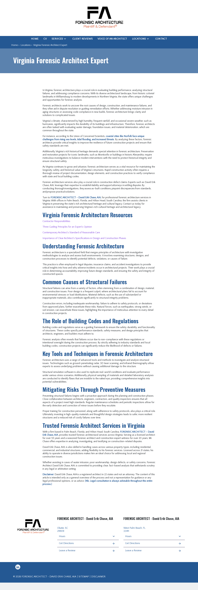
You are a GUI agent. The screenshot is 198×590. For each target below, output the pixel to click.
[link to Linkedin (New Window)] (17, 567)
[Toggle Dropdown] (66, 39)
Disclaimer (98, 576)
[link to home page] (99, 17)
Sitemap (84, 576)
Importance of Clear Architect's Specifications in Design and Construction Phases (84, 238)
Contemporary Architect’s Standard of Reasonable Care (71, 232)
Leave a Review (67, 550)
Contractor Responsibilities (56, 221)
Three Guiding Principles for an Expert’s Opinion (67, 226)
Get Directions (66, 543)
